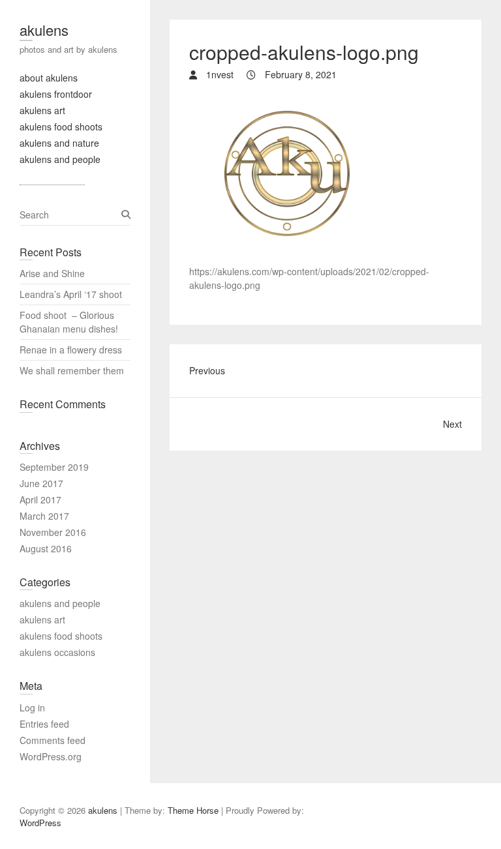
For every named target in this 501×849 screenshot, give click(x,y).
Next (452, 423)
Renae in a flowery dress (72, 349)
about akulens (49, 77)
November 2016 (53, 532)
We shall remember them (73, 370)
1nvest (219, 74)
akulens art (42, 110)
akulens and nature (59, 142)
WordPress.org (51, 756)
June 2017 (41, 483)
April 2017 (40, 499)
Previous (207, 370)
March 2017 (44, 515)
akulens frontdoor (56, 93)
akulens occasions (57, 652)
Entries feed (44, 723)
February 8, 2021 (299, 74)
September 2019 (54, 466)
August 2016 (46, 548)
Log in (32, 707)
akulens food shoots (61, 126)
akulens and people (60, 159)
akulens (44, 30)
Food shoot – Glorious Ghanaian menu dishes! (69, 321)
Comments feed (52, 740)
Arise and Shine (52, 273)
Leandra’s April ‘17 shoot (71, 294)
